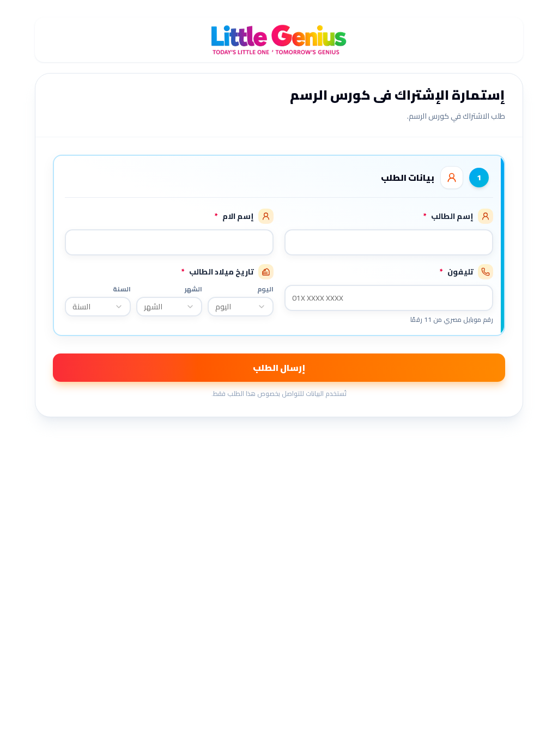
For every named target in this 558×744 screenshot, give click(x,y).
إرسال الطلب (279, 367)
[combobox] (241, 306)
